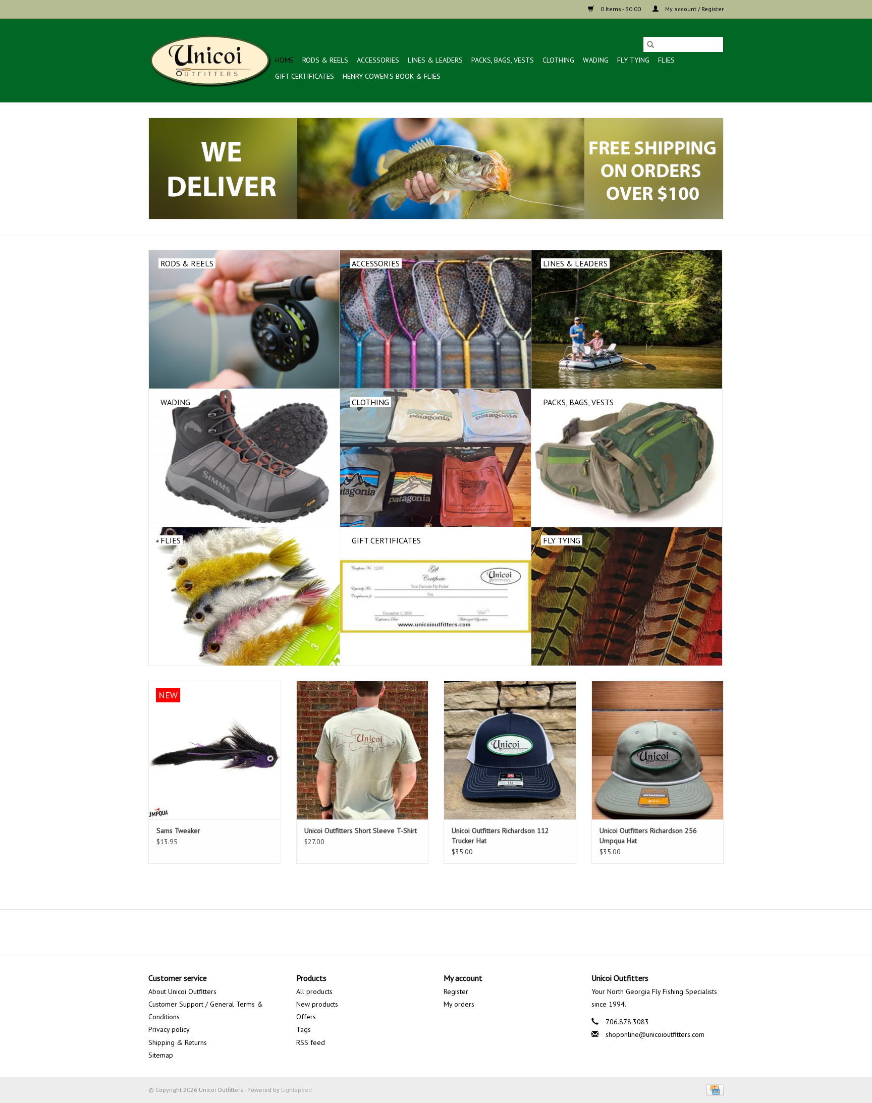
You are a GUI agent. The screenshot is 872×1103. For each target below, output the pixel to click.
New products (317, 1004)
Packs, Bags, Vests (502, 60)
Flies (666, 60)
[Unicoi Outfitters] (210, 60)
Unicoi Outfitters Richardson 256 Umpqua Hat (648, 835)
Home (284, 60)
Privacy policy (169, 1029)
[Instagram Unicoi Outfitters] (454, 932)
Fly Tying (633, 60)
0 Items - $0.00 (620, 9)
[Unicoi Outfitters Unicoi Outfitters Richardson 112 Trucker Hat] (510, 750)
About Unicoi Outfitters (182, 991)
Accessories (378, 60)
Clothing (558, 60)
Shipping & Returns (177, 1042)
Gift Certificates (304, 76)
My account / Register (694, 9)
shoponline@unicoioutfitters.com (655, 1034)
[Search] (650, 44)
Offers (306, 1016)
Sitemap (160, 1055)
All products (314, 991)
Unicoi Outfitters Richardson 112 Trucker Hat (500, 835)
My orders (459, 1004)
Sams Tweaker (178, 830)
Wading (596, 60)
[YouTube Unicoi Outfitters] (436, 932)
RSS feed (310, 1042)
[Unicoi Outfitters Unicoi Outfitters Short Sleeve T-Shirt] (362, 750)
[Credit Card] (713, 1089)
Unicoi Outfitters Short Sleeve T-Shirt (360, 830)
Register (456, 991)
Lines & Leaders (435, 60)
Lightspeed (296, 1089)
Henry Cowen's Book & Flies (392, 76)
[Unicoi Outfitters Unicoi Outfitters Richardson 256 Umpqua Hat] (657, 750)
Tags (303, 1029)
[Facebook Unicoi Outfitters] (418, 932)
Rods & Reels (325, 60)
